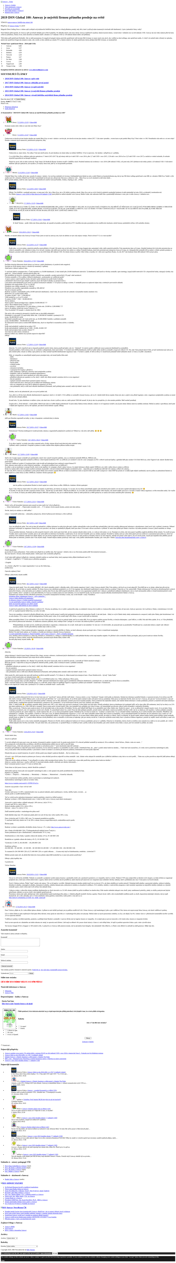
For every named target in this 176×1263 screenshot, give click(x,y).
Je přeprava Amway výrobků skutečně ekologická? (25, 600)
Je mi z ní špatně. (12, 1034)
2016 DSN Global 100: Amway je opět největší (24, 87)
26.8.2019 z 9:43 (29, 732)
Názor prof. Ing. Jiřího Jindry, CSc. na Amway (20, 1196)
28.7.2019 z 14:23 (32, 584)
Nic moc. (10, 1032)
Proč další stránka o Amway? (14, 10)
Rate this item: (5, 99)
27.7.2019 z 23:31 (30, 502)
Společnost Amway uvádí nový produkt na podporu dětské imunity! (26, 1215)
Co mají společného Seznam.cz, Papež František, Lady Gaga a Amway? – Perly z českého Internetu (41, 634)
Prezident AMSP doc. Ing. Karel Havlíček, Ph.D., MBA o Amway (26, 1200)
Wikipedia (8, 991)
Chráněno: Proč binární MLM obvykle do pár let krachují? (42, 1099)
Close (2, 1260)
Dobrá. (22, 1028)
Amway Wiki (9, 993)
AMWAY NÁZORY (15, 1183)
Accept (55, 1253)
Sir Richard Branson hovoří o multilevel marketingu (21, 1187)
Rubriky (3, 1246)
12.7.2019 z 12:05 (23, 454)
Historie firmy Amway (12, 12)
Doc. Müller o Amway (12, 1171)
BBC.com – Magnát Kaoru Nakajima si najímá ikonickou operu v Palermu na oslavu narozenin (35, 1059)
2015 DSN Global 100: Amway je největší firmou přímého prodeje (32, 91)
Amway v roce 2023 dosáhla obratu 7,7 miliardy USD (22, 1060)
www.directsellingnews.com (38, 70)
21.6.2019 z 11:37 (32, 245)
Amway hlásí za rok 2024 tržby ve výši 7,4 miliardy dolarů (24, 1055)
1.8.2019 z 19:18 (29, 648)
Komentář (4, 937)
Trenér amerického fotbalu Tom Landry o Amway (21, 1202)
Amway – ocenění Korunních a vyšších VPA (42, 1090)
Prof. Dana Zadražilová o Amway (16, 1166)
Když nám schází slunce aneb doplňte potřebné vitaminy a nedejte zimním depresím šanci (33, 1213)
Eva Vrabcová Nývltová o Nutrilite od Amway (20, 1203)
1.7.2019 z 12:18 (32, 344)
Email (3, 955)
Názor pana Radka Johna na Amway (17, 1189)
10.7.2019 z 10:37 (32, 427)
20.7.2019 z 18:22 (34, 440)
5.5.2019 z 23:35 (23, 122)
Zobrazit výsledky (88, 1042)
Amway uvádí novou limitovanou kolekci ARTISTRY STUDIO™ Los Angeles (30, 1217)
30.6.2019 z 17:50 (30, 261)
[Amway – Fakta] (88, 2)
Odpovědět (33, 122)
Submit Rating (20, 99)
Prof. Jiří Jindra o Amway (13, 1169)
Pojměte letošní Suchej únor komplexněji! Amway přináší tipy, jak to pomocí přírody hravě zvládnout (37, 1211)
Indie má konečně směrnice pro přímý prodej (23, 604)
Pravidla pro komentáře (12, 9)
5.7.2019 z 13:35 (29, 203)
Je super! (23, 1026)
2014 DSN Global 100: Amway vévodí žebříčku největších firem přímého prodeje (38, 95)
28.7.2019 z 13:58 (30, 546)
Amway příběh (10, 1227)
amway (10, 22)
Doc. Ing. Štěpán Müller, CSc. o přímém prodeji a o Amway (24, 1194)
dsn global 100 (28, 22)
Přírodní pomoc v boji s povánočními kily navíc (20, 1219)
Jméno (3, 949)
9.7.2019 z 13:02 (23, 415)
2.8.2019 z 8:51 (32, 693)
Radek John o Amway (12, 1179)
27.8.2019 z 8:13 (21, 907)
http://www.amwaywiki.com (60, 827)
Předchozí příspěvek (11, 107)
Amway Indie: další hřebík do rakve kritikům (23, 605)
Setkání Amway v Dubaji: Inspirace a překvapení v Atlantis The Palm (27, 1057)
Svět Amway (9, 1228)
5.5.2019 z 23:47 (23, 135)
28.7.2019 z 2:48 (32, 523)
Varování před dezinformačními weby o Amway (130, 537)
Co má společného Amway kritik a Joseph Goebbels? (26, 602)
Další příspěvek (10, 109)
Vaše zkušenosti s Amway (13, 7)
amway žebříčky (18, 22)
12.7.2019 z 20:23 (32, 482)
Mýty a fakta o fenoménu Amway (16, 1230)
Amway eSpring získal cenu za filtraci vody (36, 1109)
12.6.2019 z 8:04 (32, 189)
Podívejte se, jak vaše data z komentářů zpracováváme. (50, 970)
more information (46, 1253)
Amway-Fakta (14, 26)
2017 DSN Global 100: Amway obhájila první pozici (27, 83)
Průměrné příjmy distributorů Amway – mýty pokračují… (27, 596)
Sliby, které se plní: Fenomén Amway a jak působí (17, 1003)
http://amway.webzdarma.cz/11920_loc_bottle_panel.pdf (27, 897)
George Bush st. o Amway (13, 1198)
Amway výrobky (10, 5)
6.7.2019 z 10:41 (36, 219)
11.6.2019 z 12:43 (24, 172)
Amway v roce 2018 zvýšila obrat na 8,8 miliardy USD (34, 194)
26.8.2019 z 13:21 (32, 874)
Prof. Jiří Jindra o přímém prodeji (15, 1168)
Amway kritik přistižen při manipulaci (21, 598)
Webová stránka (6, 960)
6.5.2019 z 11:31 (32, 149)
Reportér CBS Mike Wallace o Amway (17, 1192)
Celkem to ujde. (12, 1030)
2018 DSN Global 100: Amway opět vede (22, 79)
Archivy (3, 1238)
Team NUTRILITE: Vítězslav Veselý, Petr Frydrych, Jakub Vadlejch (27, 1191)
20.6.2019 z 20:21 (25, 232)
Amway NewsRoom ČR (16, 1207)
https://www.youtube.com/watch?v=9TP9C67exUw (21, 783)
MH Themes (31, 1250)
